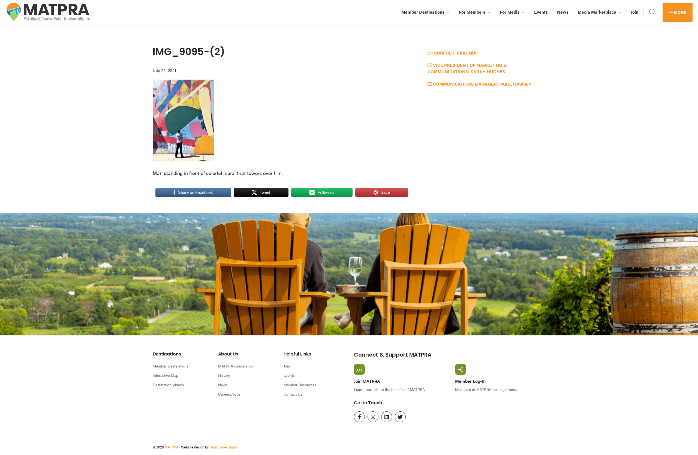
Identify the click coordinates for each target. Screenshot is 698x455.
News (223, 384)
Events (289, 375)
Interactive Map (165, 375)
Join (287, 366)
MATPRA (172, 447)
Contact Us (293, 394)
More (679, 12)
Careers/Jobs (229, 394)
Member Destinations (170, 366)
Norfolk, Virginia (454, 53)
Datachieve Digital (223, 447)
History (224, 375)
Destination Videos (168, 384)
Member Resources (300, 384)
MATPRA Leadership (235, 366)
